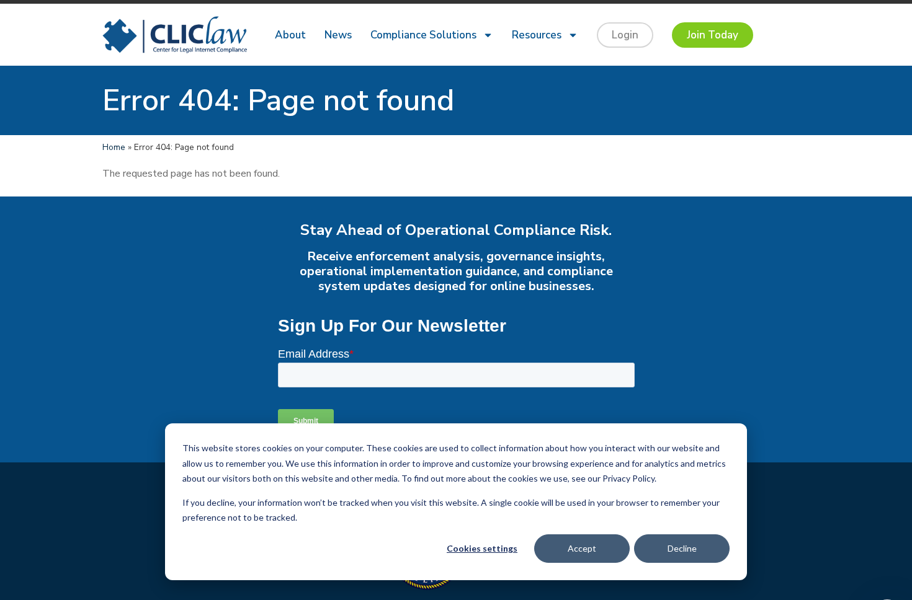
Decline (682, 548)
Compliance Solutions (423, 35)
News (338, 35)
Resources (536, 35)
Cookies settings (482, 548)
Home (113, 147)
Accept (582, 548)
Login (625, 35)
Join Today (712, 35)
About (290, 35)
